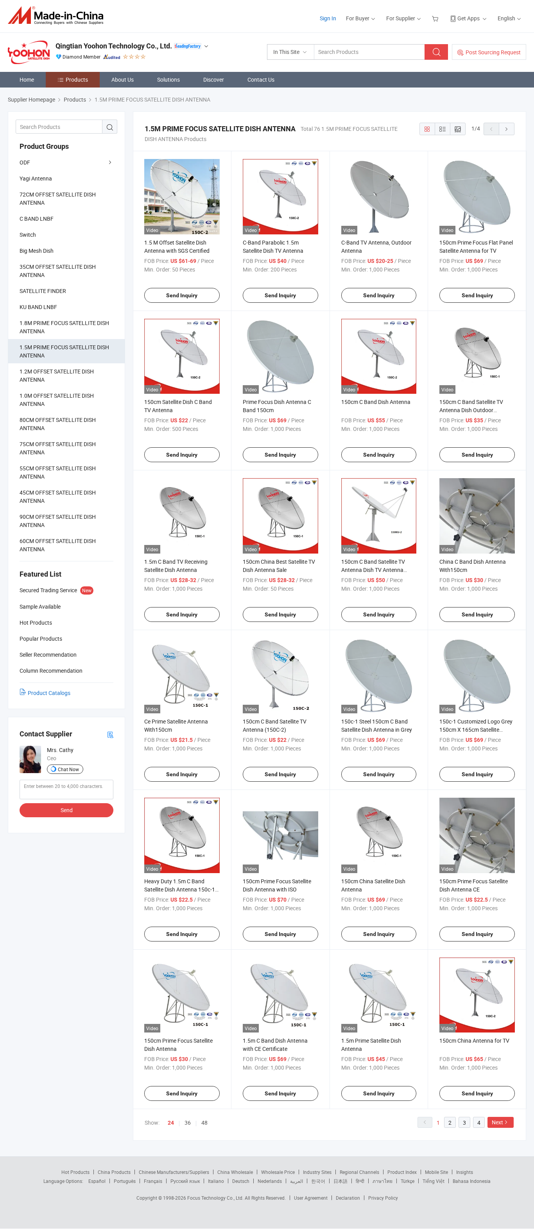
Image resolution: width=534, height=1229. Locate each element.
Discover (213, 79)
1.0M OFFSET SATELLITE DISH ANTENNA (57, 399)
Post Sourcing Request (493, 52)
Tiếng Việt (433, 1181)
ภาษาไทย (382, 1181)
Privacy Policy (383, 1198)
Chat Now (68, 769)
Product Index (402, 1172)
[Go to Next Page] (506, 129)
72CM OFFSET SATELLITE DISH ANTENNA (58, 198)
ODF (25, 162)
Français (153, 1181)
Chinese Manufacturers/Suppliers (174, 1172)
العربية (296, 1181)
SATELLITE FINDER (43, 291)
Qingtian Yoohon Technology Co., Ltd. (114, 46)
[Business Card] (110, 734)
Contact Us (260, 79)
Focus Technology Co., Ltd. (216, 1198)
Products (77, 79)
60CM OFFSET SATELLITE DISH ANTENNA (58, 545)
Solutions (168, 79)
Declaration (348, 1198)
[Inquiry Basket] (436, 18)
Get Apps (468, 18)
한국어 (318, 1181)
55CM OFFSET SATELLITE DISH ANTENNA (58, 472)
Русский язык (185, 1181)
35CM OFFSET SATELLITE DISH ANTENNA (58, 271)
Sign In (328, 18)
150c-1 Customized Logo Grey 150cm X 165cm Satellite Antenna (475, 729)
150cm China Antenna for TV (474, 1040)
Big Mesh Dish (37, 250)
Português (125, 1181)
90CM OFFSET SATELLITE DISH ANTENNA (58, 521)
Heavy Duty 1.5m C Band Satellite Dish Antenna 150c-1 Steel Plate (179, 889)
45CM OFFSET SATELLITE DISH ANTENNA (58, 496)
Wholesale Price (278, 1172)
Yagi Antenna (36, 178)
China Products (114, 1172)
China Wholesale (235, 1172)
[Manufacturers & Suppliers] (58, 15)
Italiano (216, 1181)
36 (188, 1122)
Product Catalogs (49, 693)
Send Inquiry (181, 295)
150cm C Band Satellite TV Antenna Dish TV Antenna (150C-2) (373, 570)
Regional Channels (359, 1172)
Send (67, 810)
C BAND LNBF (37, 218)
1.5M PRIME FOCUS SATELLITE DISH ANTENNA (64, 351)
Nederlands (270, 1181)
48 (204, 1122)
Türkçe (407, 1181)
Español (97, 1181)
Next (497, 1122)
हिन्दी (360, 1181)
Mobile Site (436, 1172)
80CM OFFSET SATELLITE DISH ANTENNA (58, 424)
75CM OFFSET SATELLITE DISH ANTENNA (58, 448)
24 (171, 1123)
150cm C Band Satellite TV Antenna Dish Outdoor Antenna (471, 410)
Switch (28, 234)
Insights (464, 1172)
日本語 (340, 1181)
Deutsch (240, 1181)
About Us (122, 79)
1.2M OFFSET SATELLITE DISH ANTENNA (57, 375)
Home (27, 79)
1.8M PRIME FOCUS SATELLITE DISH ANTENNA (64, 327)
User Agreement (311, 1198)
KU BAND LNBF (38, 307)
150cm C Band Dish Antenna (375, 401)
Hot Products (75, 1172)
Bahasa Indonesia (472, 1181)
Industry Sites (317, 1172)
